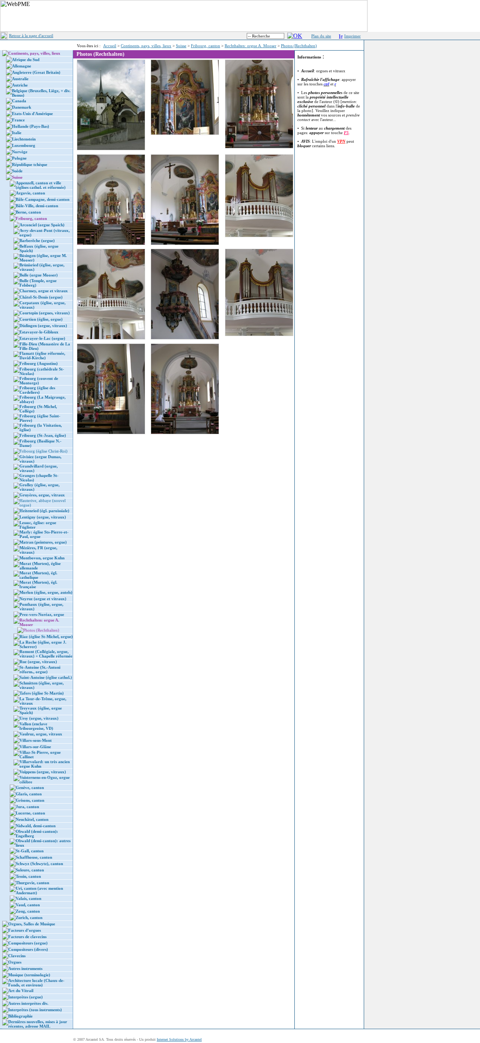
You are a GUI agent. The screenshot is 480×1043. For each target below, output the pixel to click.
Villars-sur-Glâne (35, 746)
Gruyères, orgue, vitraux (42, 495)
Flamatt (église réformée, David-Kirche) (42, 355)
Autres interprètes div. (28, 1003)
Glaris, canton (29, 794)
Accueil (109, 45)
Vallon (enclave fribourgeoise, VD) (36, 726)
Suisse (181, 45)
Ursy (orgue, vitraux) (39, 718)
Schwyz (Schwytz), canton (39, 863)
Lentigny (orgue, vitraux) (43, 517)
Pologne (19, 158)
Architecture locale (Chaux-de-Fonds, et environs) (36, 982)
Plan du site (321, 36)
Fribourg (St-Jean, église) (43, 435)
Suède (17, 171)
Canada (19, 101)
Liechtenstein (24, 139)
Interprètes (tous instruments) (35, 1009)
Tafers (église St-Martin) (42, 693)
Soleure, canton (30, 870)
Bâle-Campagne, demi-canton (42, 199)
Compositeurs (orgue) (28, 943)
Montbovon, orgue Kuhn (42, 558)
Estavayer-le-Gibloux (39, 332)
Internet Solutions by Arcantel (179, 1039)
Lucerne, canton (30, 813)
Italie (16, 132)
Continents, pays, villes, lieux (146, 45)
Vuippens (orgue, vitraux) (43, 772)
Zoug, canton (28, 911)
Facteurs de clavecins (27, 936)
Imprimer (352, 36)
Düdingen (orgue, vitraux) (43, 325)
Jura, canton (27, 806)
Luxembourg (23, 145)
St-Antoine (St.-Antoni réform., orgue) (40, 669)
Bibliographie (20, 1016)
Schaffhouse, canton (34, 857)
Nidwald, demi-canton (36, 825)
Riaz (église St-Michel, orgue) (46, 636)
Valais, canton (28, 898)
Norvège (19, 151)
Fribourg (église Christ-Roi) (44, 451)
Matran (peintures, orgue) (43, 542)
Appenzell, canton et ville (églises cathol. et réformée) (41, 185)
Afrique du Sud (25, 59)
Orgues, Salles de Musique (31, 924)
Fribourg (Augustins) (39, 363)
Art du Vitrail (20, 990)
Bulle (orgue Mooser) (39, 275)
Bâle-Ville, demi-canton (37, 205)
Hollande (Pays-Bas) (30, 126)
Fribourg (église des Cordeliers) (37, 390)
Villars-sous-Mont (36, 740)
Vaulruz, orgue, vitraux (41, 734)
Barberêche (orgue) (37, 240)
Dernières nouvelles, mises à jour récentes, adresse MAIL (37, 1023)
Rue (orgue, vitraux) (38, 661)
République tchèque (29, 164)
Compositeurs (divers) (28, 949)
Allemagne (21, 66)
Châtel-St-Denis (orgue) (41, 297)
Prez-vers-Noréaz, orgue (42, 614)
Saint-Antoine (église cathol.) (46, 677)
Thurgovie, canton (32, 882)
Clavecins (17, 955)
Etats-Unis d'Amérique (32, 113)
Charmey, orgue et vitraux (44, 290)
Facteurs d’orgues (24, 930)
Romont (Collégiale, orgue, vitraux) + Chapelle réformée (46, 653)
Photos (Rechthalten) (299, 45)
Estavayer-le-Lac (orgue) (42, 338)
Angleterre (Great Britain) (36, 72)
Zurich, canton (29, 917)
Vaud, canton (28, 905)
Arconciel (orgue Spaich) (42, 225)
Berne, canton (28, 212)
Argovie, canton (30, 193)
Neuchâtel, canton (32, 819)
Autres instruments (25, 968)
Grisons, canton (30, 800)
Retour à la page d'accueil (31, 35)
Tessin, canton (28, 876)
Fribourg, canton (205, 45)
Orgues (14, 962)
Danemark (21, 107)
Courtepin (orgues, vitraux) (45, 313)
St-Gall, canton (30, 851)
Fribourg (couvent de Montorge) (39, 380)
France (18, 120)
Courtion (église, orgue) (41, 319)
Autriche (20, 85)
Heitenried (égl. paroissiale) (44, 510)
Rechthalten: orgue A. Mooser (250, 45)
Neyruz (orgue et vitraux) (43, 598)
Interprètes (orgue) (25, 997)
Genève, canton (30, 787)
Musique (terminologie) (29, 975)
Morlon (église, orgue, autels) (46, 592)
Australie (20, 78)
